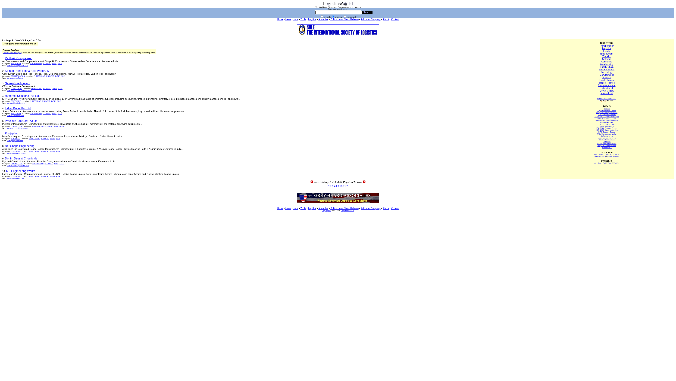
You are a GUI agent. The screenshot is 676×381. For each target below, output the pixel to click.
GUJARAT (47, 64)
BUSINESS (15, 139)
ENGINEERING (17, 126)
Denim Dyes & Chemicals (21, 158)
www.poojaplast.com (15, 141)
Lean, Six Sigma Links (607, 138)
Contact (395, 19)
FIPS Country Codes (606, 132)
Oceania (616, 154)
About (386, 19)
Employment (606, 53)
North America (600, 156)
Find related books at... (606, 98)
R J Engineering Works (20, 171)
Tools (303, 19)
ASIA (60, 64)
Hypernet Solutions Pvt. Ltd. (22, 95)
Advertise (323, 19)
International (606, 93)
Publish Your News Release (344, 19)
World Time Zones (606, 124)
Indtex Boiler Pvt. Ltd (18, 108)
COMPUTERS (16, 89)
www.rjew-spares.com (15, 178)
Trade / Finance (607, 82)
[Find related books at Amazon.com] (606, 101)
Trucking (606, 56)
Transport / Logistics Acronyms (606, 116)
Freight (606, 51)
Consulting (606, 61)
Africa (601, 154)
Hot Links (607, 142)
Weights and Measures (606, 146)
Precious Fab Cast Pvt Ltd (21, 120)
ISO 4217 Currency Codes (607, 130)
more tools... (607, 148)
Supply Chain (607, 67)
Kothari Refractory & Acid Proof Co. (27, 70)
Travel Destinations (607, 140)
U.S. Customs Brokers (607, 115)
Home (280, 19)
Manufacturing (607, 75)
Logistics (606, 48)
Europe (608, 154)
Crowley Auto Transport (12, 53)
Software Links (607, 136)
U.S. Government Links (606, 134)
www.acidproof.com (15, 78)
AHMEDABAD (36, 64)
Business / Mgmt (606, 85)
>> (346, 186)
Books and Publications (606, 144)
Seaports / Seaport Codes (606, 113)
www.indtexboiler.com (15, 116)
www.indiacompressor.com (17, 65)
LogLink (312, 19)
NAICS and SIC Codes (606, 118)
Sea (599, 163)
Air (595, 163)
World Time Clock (607, 126)
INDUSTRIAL (16, 64)
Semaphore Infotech (17, 83)
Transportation (606, 45)
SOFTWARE (16, 101)
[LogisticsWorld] (338, 6)
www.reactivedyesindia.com (18, 166)
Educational (607, 88)
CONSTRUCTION (18, 76)
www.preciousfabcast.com (17, 128)
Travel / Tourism (607, 80)
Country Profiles (606, 122)
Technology (607, 72)
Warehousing (606, 64)
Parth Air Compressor (18, 58)
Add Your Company (371, 19)
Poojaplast (11, 133)
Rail (604, 163)
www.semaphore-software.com (19, 91)
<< (329, 186)
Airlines (607, 109)
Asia (595, 154)
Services (606, 77)
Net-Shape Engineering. (20, 145)
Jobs (295, 19)
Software (606, 59)
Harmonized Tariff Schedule (607, 120)
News (288, 19)
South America (613, 156)
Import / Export (606, 69)
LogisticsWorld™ (347, 211)
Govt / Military (607, 90)
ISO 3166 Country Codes (606, 128)
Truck (610, 163)
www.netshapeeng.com (16, 153)
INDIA (54, 64)
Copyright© (326, 211)
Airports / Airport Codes (606, 111)
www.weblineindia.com (16, 103)
